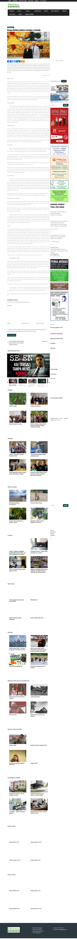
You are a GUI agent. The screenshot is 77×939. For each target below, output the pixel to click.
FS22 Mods (52, 348)
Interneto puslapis (40, 323)
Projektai (28, 11)
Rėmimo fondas (10, 27)
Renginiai (20, 14)
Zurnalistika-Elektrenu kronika (55, 81)
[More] (23, 61)
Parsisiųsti (64, 81)
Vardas (8, 323)
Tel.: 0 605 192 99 (43, 0)
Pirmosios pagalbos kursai (56, 327)
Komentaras (10, 305)
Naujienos (19, 11)
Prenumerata (15, 0)
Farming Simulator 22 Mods (56, 398)
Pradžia (9, 0)
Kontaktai (37, 0)
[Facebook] (9, 61)
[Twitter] (14, 61)
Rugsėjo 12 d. (45, 341)
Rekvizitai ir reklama (23, 0)
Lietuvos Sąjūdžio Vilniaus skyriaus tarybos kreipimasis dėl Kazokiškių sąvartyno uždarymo (16, 343)
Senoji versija (30, 0)
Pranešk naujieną (37, 11)
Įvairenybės (64, 11)
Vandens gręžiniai (54, 418)
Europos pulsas (12, 14)
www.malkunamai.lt (54, 254)
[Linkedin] (18, 61)
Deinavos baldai (54, 369)
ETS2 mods (52, 378)
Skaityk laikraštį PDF (55, 11)
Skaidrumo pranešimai (29, 14)
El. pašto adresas (25, 323)
